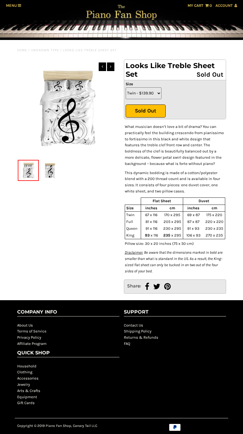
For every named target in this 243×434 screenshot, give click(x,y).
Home (22, 50)
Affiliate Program (32, 343)
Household (26, 366)
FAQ (127, 343)
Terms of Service (32, 331)
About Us (25, 325)
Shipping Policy (137, 331)
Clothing (24, 372)
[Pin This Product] (167, 287)
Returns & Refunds (141, 337)
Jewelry (23, 384)
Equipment (27, 397)
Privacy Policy (29, 337)
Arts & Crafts (28, 390)
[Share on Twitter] (156, 287)
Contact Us (133, 325)
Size (129, 84)
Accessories (28, 378)
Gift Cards (26, 403)
